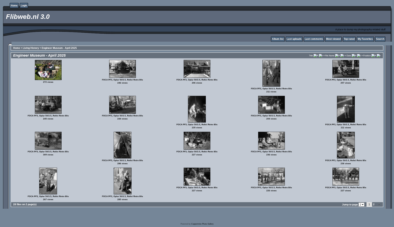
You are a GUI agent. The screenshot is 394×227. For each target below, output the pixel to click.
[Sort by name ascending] (337, 55)
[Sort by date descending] (359, 55)
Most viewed (333, 39)
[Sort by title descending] (321, 55)
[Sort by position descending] (379, 55)
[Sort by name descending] (342, 55)
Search (380, 39)
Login (24, 5)
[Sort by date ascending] (354, 55)
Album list (278, 39)
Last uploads (294, 39)
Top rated (349, 39)
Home (14, 5)
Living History (31, 48)
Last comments (314, 39)
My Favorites (365, 39)
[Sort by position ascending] (373, 55)
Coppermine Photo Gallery (202, 224)
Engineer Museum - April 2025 (59, 48)
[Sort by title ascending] (316, 55)
